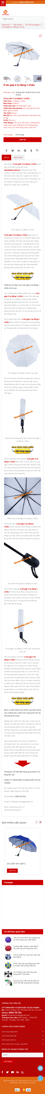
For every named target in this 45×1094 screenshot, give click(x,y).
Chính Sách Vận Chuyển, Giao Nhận (15, 1044)
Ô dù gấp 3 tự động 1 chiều (24, 164)
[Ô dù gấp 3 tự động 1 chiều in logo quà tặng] (6, 150)
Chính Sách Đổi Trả (8, 1040)
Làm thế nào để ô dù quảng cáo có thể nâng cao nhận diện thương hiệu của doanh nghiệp (26, 939)
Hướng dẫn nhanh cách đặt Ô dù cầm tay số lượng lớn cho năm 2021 (25, 947)
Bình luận (18, 157)
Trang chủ (7, 25)
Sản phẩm (19, 25)
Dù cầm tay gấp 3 (33, 25)
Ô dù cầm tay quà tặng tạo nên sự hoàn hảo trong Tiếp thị (26, 964)
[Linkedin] (18, 150)
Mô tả (6, 157)
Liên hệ (22, 140)
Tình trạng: (8, 135)
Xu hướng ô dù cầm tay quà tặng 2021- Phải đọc (25, 973)
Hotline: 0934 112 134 (26, 2)
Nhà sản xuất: (9, 92)
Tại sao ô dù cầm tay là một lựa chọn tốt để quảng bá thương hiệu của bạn (26, 982)
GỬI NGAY (8, 1061)
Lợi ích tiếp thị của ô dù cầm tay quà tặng (26, 956)
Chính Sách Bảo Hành (10, 1032)
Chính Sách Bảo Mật (9, 1036)
